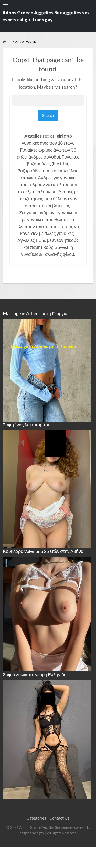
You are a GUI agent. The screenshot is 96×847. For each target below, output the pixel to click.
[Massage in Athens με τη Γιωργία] (47, 369)
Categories (36, 817)
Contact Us (59, 817)
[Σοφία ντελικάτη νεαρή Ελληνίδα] (47, 738)
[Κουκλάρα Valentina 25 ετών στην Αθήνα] (47, 613)
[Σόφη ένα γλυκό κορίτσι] (47, 488)
